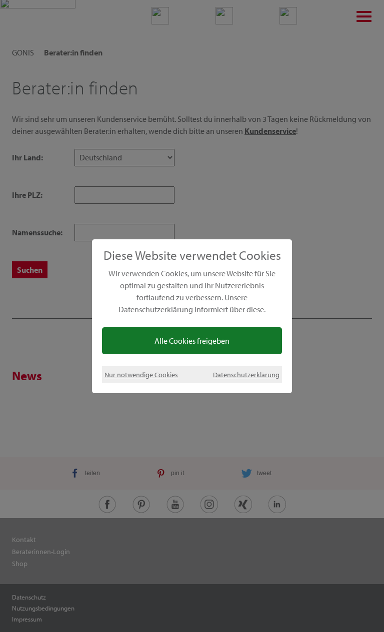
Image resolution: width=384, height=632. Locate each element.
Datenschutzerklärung (246, 374)
